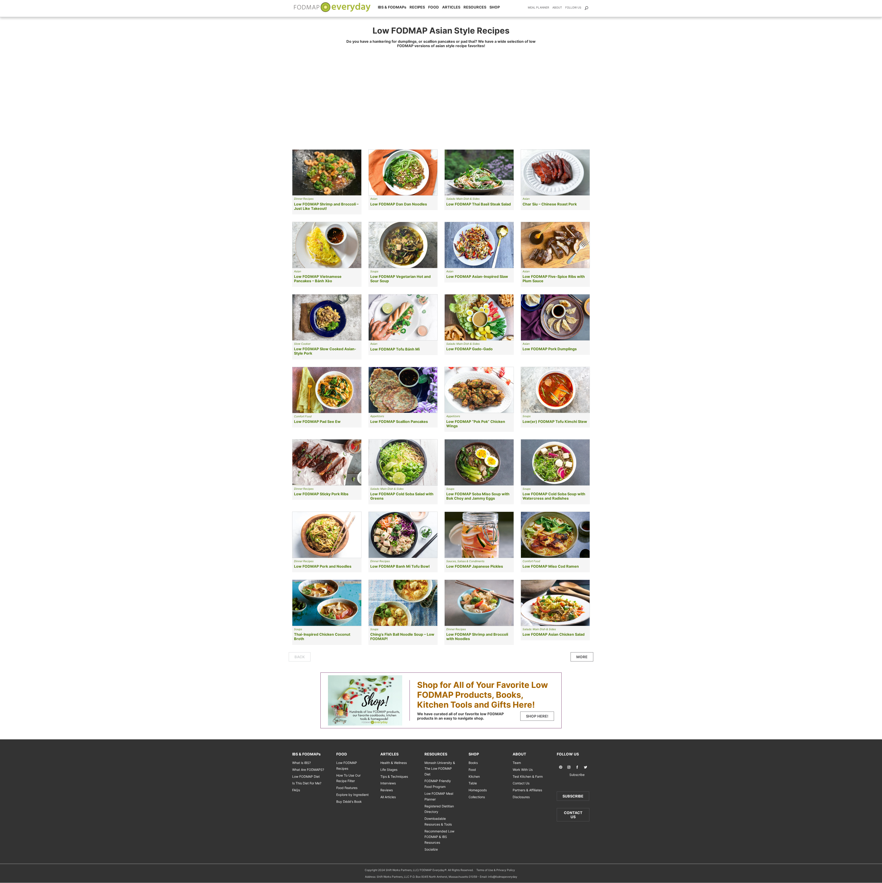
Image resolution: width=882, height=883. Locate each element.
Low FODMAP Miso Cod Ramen (551, 566)
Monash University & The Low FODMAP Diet (439, 768)
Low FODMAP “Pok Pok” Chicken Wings (475, 423)
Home (332, 7)
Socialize (431, 849)
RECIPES (417, 7)
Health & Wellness (393, 763)
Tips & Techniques (394, 776)
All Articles (388, 797)
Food (472, 770)
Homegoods (478, 790)
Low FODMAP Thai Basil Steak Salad (478, 204)
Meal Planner (538, 7)
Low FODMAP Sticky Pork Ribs (321, 494)
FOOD (433, 7)
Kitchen (474, 776)
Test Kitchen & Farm (528, 776)
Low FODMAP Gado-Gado (469, 349)
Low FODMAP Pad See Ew (317, 421)
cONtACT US (573, 814)
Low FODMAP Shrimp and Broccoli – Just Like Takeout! (326, 206)
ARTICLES (451, 7)
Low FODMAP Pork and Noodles (322, 566)
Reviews (386, 790)
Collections (477, 797)
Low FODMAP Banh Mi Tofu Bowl (400, 566)
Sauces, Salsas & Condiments (465, 561)
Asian (373, 198)
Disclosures (521, 797)
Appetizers (377, 416)
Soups (374, 271)
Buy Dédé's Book (349, 801)
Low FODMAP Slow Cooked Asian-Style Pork (325, 351)
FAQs (296, 790)
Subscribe (573, 775)
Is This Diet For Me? (306, 783)
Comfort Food (302, 416)
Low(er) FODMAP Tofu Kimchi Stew (555, 421)
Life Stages (388, 770)
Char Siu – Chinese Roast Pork (550, 204)
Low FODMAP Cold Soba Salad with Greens (401, 496)
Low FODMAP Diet (306, 776)
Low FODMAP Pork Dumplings (550, 349)
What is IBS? (301, 763)
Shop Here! (537, 716)
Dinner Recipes (304, 198)
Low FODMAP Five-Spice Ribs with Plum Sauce (554, 278)
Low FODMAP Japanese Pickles (474, 566)
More (582, 657)
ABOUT (519, 754)
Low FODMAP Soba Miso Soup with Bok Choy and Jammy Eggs (477, 496)
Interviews (388, 783)
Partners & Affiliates (527, 790)
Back (299, 657)
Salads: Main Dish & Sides (463, 198)
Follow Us (573, 7)
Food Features (346, 788)
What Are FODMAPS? (308, 770)
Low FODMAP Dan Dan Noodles (398, 204)
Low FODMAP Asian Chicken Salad (554, 634)
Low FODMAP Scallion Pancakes (399, 421)
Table (473, 783)
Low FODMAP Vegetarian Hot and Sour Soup (400, 278)
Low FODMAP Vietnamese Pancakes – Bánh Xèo (318, 278)
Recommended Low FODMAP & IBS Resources (439, 836)
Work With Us (523, 770)
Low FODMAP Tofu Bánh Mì (395, 349)
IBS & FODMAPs (392, 7)
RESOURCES (475, 7)
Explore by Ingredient (352, 795)
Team (517, 763)
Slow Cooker (302, 343)
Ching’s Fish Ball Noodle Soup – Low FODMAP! (402, 636)
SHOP (494, 7)
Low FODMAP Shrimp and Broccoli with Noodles (477, 636)
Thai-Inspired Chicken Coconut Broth (322, 636)
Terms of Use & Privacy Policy (495, 870)
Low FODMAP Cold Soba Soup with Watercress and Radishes (554, 496)
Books (473, 763)
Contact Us (521, 783)
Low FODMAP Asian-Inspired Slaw (477, 276)
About (557, 7)
